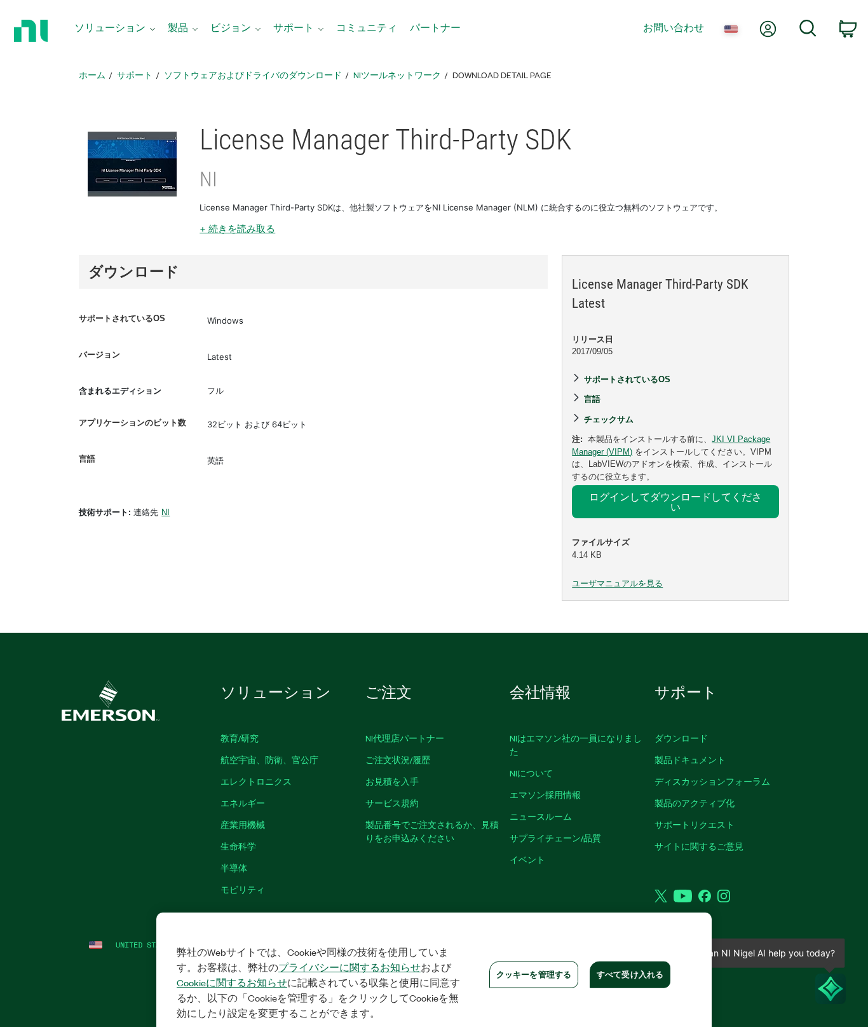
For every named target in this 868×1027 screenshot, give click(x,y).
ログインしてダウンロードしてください (675, 501)
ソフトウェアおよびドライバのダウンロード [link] (253, 75)
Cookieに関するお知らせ (232, 982)
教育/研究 (239, 738)
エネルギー (242, 803)
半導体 (233, 868)
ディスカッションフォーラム (712, 781)
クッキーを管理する (533, 974)
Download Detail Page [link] (502, 75)
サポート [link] (135, 75)
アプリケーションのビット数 (132, 422)
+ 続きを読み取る (237, 229)
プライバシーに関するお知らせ (349, 967)
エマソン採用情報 (545, 795)
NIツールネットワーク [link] (397, 75)
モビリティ (242, 889)
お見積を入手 (392, 781)
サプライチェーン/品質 (555, 838)
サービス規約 (392, 803)
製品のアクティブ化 (694, 803)
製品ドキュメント (690, 760)
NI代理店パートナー (404, 738)
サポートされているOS (122, 318)
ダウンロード (681, 738)
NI (165, 512)
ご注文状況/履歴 (397, 760)
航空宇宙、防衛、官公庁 (269, 760)
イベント (527, 859)
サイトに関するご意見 (698, 846)
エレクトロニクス (256, 781)
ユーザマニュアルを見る (617, 583)
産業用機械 (242, 824)
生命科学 (238, 846)
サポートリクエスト (694, 824)
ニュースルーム (541, 816)
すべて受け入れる (630, 974)
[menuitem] (114, 31)
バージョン (99, 354)
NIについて (531, 773)
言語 (87, 459)
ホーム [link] (92, 75)
